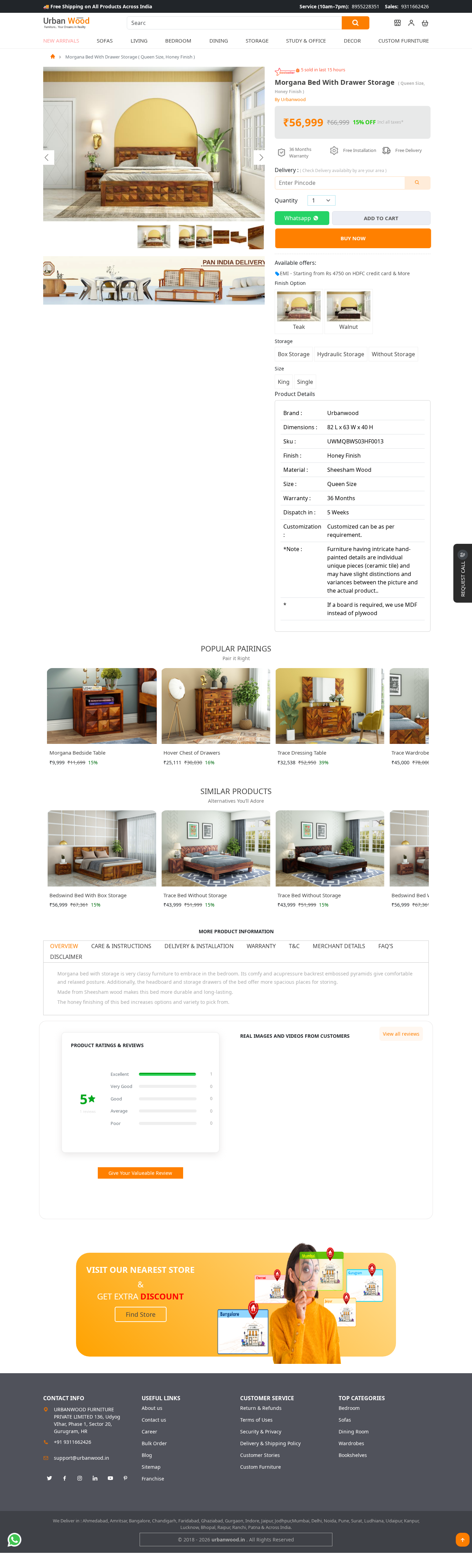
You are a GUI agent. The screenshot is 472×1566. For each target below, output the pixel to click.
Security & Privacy (260, 1431)
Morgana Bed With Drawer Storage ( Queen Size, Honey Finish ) (130, 57)
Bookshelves (353, 1455)
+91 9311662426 (72, 1442)
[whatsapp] (14, 1539)
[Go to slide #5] (238, 236)
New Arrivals (61, 40)
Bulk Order (154, 1443)
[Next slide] (261, 157)
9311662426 (407, 6)
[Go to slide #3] (204, 236)
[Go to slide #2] (187, 236)
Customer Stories (260, 1455)
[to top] (463, 1540)
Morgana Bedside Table (77, 752)
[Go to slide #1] (154, 236)
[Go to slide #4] (221, 236)
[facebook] (64, 1478)
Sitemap (151, 1467)
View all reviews (401, 1033)
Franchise (153, 1478)
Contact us (154, 1420)
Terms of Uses (256, 1420)
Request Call (462, 578)
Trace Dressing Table (301, 752)
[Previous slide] (47, 157)
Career (149, 1431)
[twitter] (49, 1478)
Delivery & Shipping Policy (270, 1443)
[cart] (422, 23)
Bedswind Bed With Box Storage (87, 895)
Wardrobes (351, 1443)
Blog (147, 1455)
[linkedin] (95, 1478)
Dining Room (354, 1431)
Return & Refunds (261, 1408)
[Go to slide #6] (256, 236)
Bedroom (349, 1408)
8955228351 (339, 6)
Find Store (140, 1314)
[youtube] (110, 1478)
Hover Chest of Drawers (191, 752)
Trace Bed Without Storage (195, 895)
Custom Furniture (403, 40)
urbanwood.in (228, 1539)
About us (152, 1408)
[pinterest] (125, 1478)
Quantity (286, 200)
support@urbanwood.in (81, 1458)
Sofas (345, 1420)
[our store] (394, 23)
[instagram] (80, 1478)
